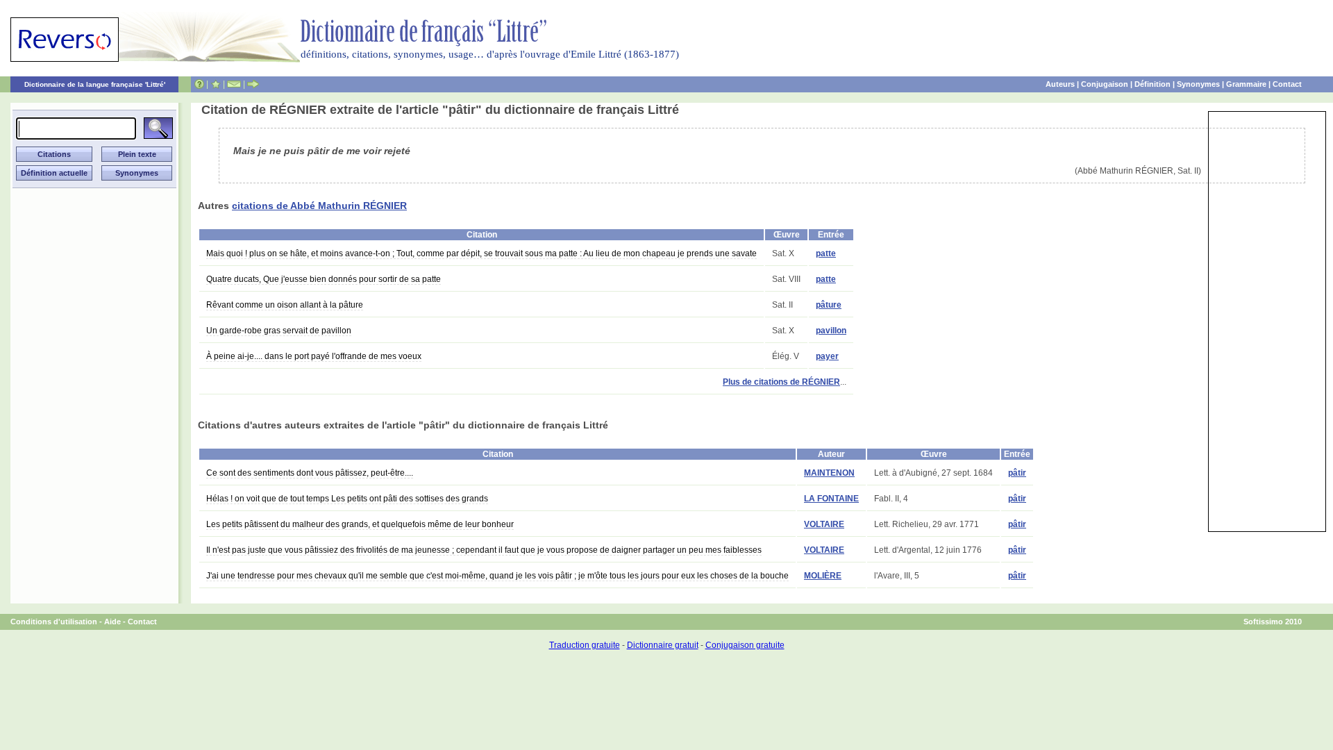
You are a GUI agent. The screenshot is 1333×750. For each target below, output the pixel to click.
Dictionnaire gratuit (662, 645)
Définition (1152, 84)
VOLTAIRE (824, 524)
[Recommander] (253, 84)
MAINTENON (829, 473)
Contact (1287, 84)
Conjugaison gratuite (745, 645)
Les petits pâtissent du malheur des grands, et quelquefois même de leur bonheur (360, 524)
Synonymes (1198, 84)
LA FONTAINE (831, 498)
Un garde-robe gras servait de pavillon (278, 330)
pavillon (831, 330)
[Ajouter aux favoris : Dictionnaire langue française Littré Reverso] (215, 84)
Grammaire (1246, 84)
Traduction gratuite (584, 645)
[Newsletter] (234, 84)
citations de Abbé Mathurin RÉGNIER (319, 205)
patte (826, 253)
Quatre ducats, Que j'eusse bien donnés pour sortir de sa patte (323, 279)
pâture (828, 305)
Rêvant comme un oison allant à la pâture (284, 305)
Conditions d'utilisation (53, 621)
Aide (112, 621)
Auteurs (1060, 84)
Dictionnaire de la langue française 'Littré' (94, 84)
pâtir (1017, 473)
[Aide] (199, 84)
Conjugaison (1104, 84)
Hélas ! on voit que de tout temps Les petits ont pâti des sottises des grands (347, 498)
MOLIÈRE (822, 576)
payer (827, 356)
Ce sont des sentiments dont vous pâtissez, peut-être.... (309, 473)
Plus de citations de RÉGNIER (781, 382)
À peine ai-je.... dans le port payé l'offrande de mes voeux (313, 356)
